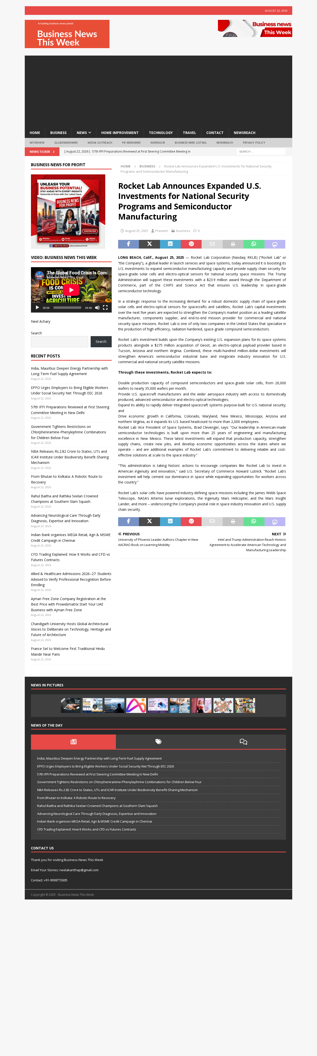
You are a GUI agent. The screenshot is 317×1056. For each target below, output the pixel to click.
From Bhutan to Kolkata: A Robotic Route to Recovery (76, 798)
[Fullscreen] (105, 307)
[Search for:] (261, 151)
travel (189, 132)
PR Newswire (131, 142)
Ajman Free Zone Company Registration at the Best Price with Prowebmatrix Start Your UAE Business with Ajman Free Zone (68, 604)
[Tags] (158, 742)
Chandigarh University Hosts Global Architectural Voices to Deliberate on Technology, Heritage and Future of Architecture (71, 629)
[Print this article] (233, 244)
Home (35, 132)
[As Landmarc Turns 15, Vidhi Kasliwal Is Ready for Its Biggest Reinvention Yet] (245, 705)
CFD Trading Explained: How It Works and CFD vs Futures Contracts (86, 829)
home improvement (120, 132)
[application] (71, 290)
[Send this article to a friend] (212, 244)
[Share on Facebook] (128, 244)
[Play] (37, 307)
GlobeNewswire (66, 142)
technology (161, 132)
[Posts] (73, 742)
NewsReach (244, 132)
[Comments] (243, 742)
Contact (215, 132)
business (58, 132)
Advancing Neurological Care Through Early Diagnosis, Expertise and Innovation (97, 813)
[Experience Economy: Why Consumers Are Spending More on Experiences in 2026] (114, 705)
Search (36, 333)
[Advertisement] (158, 90)
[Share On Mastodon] (274, 244)
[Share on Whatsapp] (253, 244)
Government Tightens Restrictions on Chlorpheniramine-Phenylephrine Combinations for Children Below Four (68, 432)
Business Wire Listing (191, 142)
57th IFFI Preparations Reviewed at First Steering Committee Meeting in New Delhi (97, 774)
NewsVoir (158, 142)
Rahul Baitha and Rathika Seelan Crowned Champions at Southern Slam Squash (97, 805)
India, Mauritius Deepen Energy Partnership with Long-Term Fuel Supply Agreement (99, 758)
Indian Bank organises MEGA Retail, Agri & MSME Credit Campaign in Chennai (94, 821)
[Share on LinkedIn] (170, 244)
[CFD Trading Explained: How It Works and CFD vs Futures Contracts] (71, 705)
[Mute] (97, 307)
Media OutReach (100, 142)
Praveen (161, 230)
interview (37, 142)
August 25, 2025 (136, 230)
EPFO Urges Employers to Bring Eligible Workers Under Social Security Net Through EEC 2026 (105, 766)
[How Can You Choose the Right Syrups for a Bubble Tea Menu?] (201, 705)
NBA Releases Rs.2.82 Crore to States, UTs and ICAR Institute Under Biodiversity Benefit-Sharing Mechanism (70, 457)
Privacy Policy (254, 142)
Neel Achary (40, 321)
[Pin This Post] (191, 244)
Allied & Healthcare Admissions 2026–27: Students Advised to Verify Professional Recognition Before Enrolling (71, 579)
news (82, 132)
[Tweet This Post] (149, 244)
